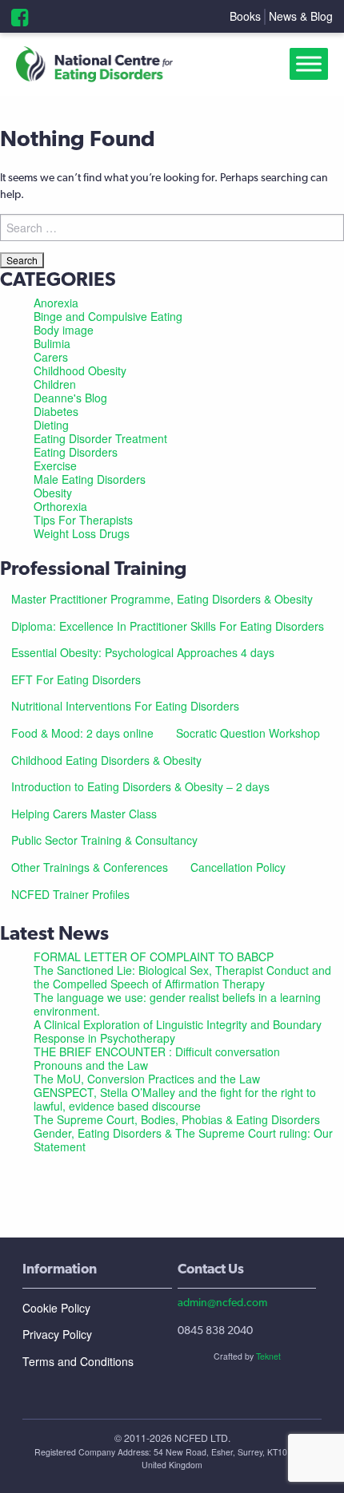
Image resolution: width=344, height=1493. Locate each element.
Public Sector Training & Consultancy (104, 840)
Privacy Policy (57, 1334)
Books (245, 16)
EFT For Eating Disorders (76, 679)
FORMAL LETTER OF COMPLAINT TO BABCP (154, 956)
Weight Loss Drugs (82, 533)
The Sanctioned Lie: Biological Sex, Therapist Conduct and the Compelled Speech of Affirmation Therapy (182, 977)
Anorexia (56, 303)
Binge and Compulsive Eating (108, 316)
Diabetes (56, 411)
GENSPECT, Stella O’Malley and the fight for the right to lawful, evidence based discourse (175, 1099)
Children (55, 384)
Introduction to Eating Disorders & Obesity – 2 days (140, 786)
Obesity (53, 493)
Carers (51, 357)
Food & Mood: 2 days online (82, 733)
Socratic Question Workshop (248, 733)
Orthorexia (60, 506)
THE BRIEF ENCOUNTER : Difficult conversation (157, 1051)
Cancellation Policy (238, 867)
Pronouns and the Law (91, 1065)
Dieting (51, 425)
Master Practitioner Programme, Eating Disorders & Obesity (162, 599)
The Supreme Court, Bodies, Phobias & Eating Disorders (177, 1119)
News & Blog (301, 16)
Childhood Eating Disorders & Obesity (106, 760)
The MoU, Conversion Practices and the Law (147, 1079)
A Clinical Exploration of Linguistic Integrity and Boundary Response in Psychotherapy (178, 1031)
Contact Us (211, 1268)
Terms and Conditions (78, 1361)
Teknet (268, 1356)
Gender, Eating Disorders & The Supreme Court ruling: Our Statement (183, 1139)
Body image (64, 330)
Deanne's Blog (70, 398)
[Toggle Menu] (312, 64)
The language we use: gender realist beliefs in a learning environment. (177, 1004)
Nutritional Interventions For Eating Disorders (125, 706)
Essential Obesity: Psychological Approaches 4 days (142, 652)
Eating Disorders (76, 452)
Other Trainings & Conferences (89, 867)
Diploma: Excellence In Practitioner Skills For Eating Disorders (167, 626)
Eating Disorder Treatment (100, 438)
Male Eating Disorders (90, 479)
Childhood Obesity (80, 370)
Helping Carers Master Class (84, 814)
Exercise (55, 465)
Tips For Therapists (83, 520)
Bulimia (52, 343)
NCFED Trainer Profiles (70, 894)
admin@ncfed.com (222, 1302)
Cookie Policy (56, 1308)
